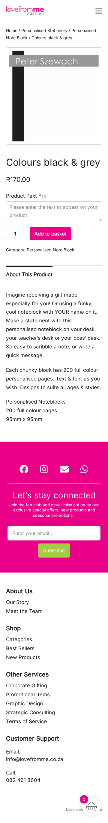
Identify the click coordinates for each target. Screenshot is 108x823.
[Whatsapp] (84, 469)
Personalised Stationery (44, 30)
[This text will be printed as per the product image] (44, 196)
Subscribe (54, 550)
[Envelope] (64, 469)
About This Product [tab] (29, 274)
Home (11, 30)
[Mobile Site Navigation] (98, 10)
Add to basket (50, 234)
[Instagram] (44, 469)
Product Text (23, 196)
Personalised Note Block (50, 249)
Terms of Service (26, 721)
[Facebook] (24, 469)
